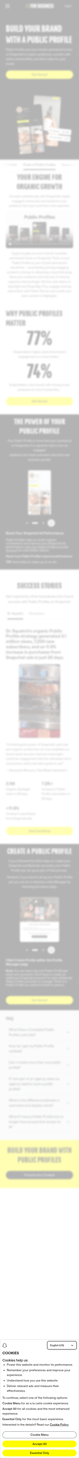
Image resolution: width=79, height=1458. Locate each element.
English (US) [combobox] (57, 1345)
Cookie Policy (59, 1424)
